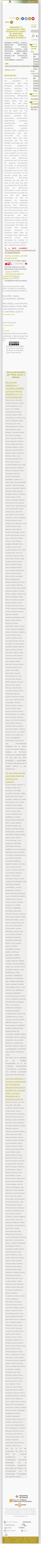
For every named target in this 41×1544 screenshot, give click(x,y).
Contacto (12, 18)
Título (35, 64)
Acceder (34, 99)
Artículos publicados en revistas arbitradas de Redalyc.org (13, 276)
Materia (36, 88)
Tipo (35, 69)
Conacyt (8, 271)
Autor (35, 61)
